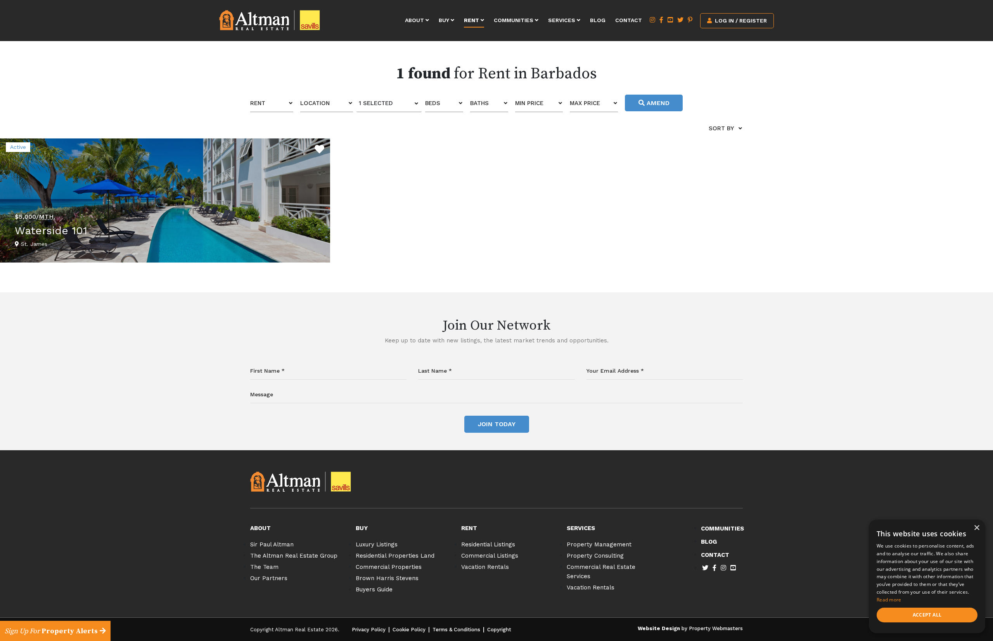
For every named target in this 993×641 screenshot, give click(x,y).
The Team (264, 566)
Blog (597, 20)
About (415, 20)
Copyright (499, 629)
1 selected (376, 103)
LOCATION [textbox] (315, 103)
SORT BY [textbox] (721, 128)
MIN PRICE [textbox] (529, 103)
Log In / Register (740, 20)
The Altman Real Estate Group (293, 555)
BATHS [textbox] (479, 103)
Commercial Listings (489, 555)
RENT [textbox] (257, 103)
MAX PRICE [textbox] (585, 103)
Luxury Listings (377, 544)
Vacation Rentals (485, 566)
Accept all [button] (927, 615)
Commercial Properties (389, 566)
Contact (628, 20)
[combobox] (271, 103)
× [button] (976, 528)
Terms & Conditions (456, 629)
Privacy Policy (369, 629)
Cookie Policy (409, 629)
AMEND (657, 103)
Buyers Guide (374, 589)
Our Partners (268, 578)
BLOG (709, 541)
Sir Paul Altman (272, 544)
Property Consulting (595, 555)
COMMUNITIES (722, 528)
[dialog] (927, 576)
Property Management (599, 544)
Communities (514, 20)
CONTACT (715, 554)
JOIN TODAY (497, 424)
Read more (889, 599)
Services (562, 20)
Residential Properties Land (395, 555)
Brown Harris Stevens (387, 578)
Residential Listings (488, 544)
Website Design (659, 628)
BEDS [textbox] (432, 103)
